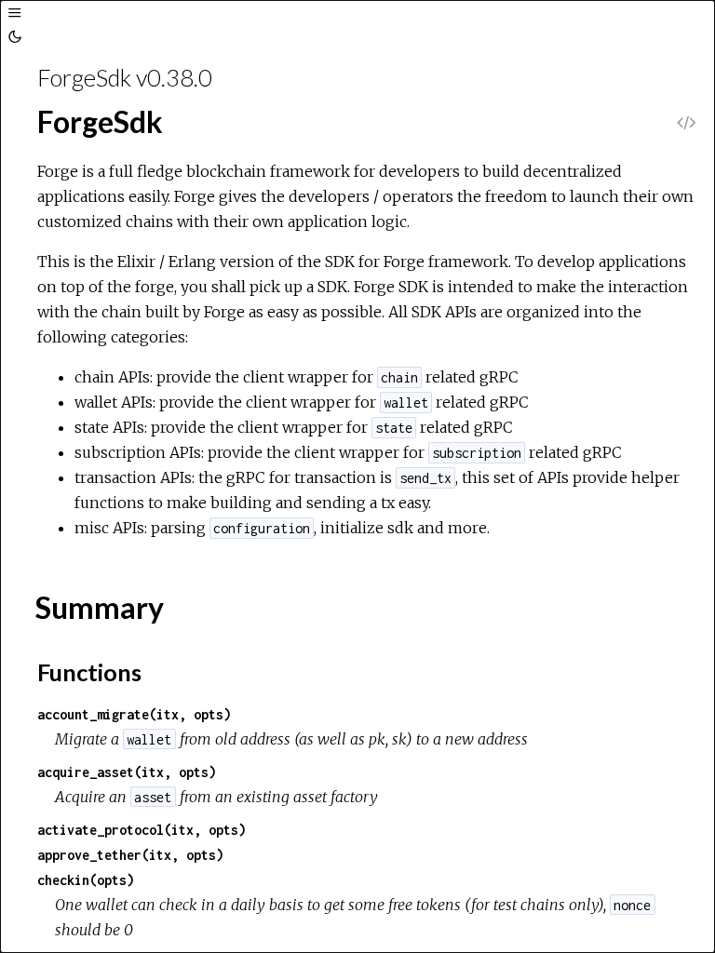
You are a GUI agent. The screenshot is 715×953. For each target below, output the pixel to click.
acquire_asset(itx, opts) (126, 772)
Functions (89, 672)
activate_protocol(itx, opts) (141, 830)
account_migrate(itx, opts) (134, 714)
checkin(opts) (85, 880)
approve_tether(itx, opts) (130, 855)
